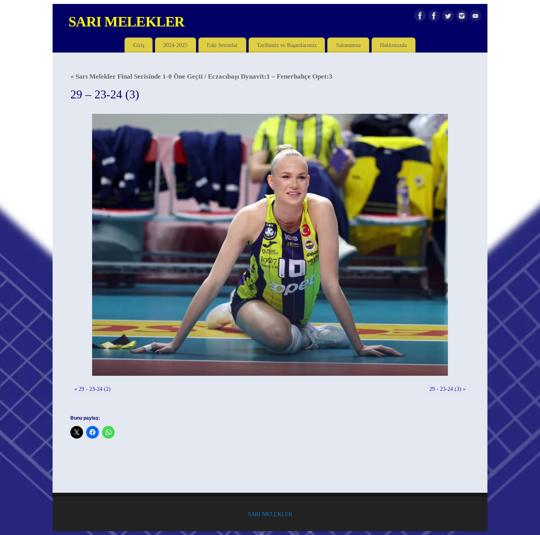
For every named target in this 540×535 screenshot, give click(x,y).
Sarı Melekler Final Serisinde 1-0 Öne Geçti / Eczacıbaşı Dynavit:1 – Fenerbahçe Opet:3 (201, 76)
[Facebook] (420, 17)
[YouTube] (475, 17)
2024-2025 (175, 45)
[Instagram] (462, 17)
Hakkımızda (393, 45)
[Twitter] (448, 17)
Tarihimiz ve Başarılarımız (287, 45)
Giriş (138, 45)
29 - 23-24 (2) (95, 389)
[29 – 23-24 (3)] (270, 245)
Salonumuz (348, 45)
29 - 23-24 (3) (445, 389)
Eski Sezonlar (222, 45)
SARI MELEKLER (126, 22)
